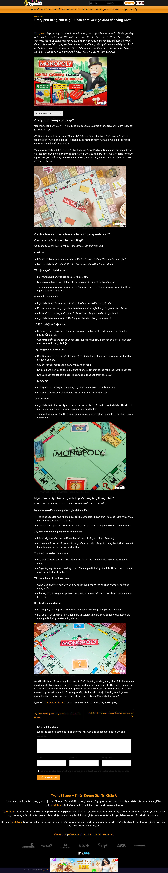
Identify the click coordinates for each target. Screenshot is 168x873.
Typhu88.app (9, 811)
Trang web (107, 758)
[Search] (136, 9)
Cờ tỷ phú (40, 33)
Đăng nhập (129, 3)
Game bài (89, 9)
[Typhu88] (35, 3)
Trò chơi (48, 9)
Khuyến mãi (127, 9)
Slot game (103, 9)
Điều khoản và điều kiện (80, 834)
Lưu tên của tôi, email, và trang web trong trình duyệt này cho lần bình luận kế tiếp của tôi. (85, 771)
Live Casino (74, 9)
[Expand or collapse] (60, 113)
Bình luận (42, 736)
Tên (39, 758)
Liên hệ (97, 834)
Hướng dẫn (38, 16)
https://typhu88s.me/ (54, 702)
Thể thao (60, 9)
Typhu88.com (56, 805)
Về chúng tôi (60, 834)
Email (72, 758)
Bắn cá (116, 9)
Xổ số (36, 9)
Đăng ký (140, 3)
